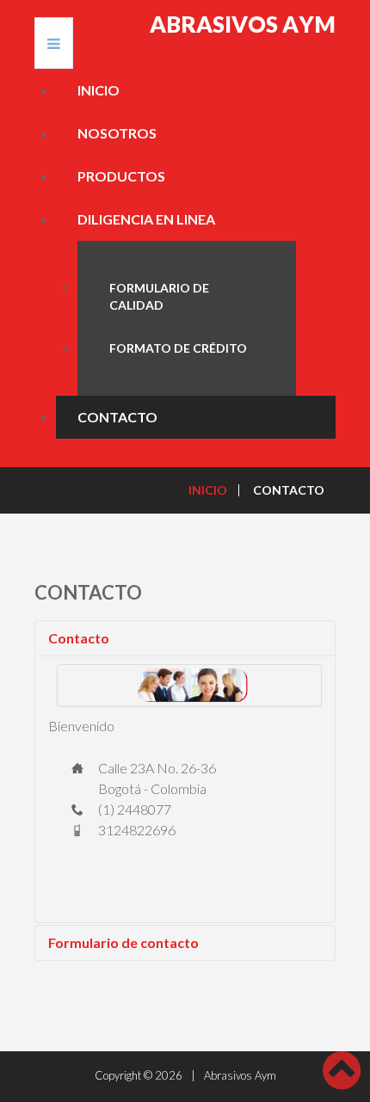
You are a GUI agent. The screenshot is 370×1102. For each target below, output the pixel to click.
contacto (117, 417)
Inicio (98, 90)
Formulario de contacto (123, 942)
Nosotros (117, 133)
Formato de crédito (178, 348)
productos (121, 176)
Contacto (78, 638)
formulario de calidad (159, 296)
